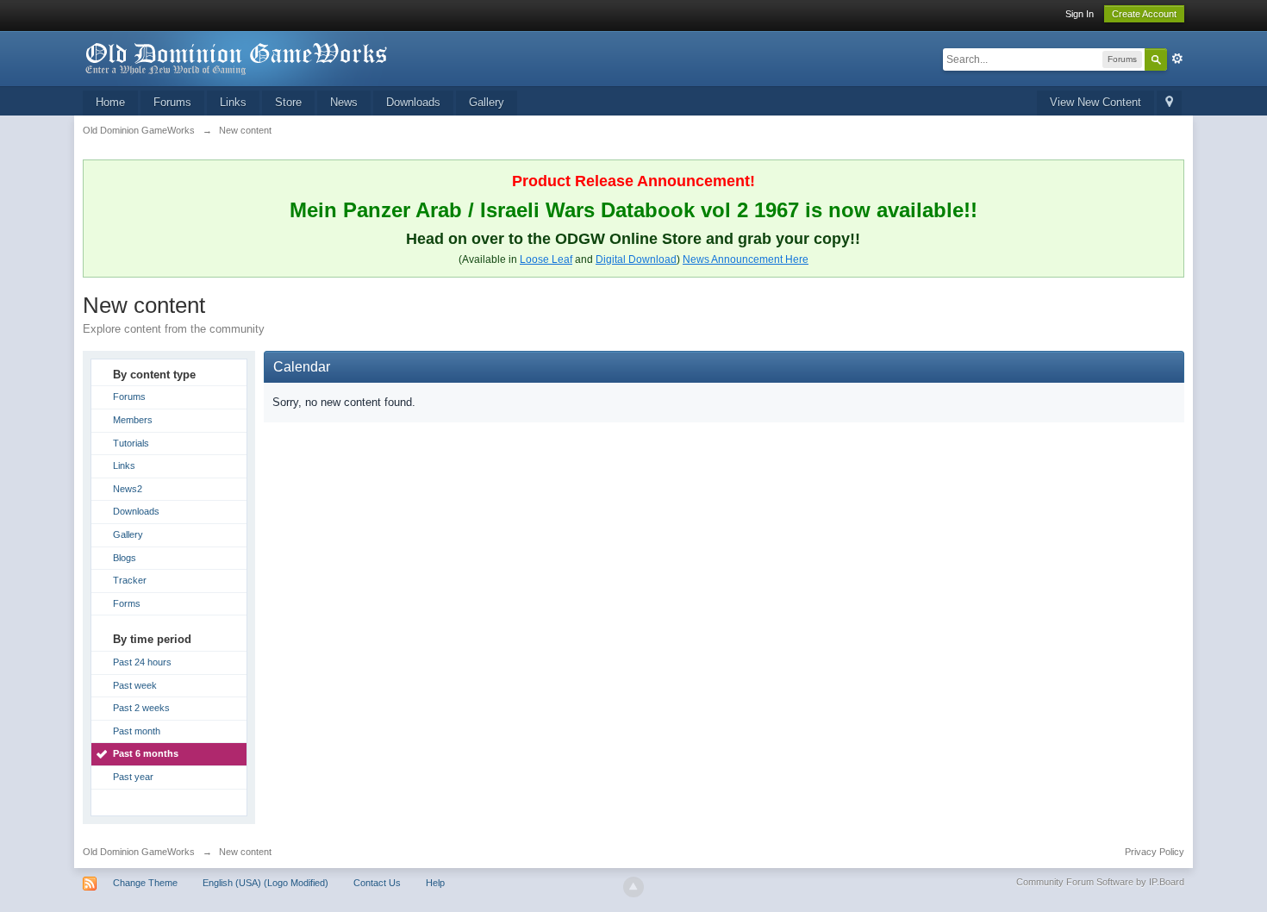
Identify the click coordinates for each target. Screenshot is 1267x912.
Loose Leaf (546, 259)
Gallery (486, 102)
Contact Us (377, 883)
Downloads (413, 102)
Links (233, 102)
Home (110, 102)
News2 (127, 489)
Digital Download (636, 259)
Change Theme (145, 883)
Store (288, 102)
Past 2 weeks (141, 708)
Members (133, 420)
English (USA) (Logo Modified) (265, 883)
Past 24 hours (142, 662)
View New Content (1095, 102)
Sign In (1079, 14)
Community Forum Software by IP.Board (1100, 882)
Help (435, 883)
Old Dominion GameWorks (139, 851)
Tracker (130, 580)
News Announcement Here (745, 259)
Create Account (1144, 14)
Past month (136, 731)
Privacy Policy (1154, 851)
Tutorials (131, 443)
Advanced (1177, 59)
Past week (135, 685)
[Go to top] (633, 887)
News (344, 102)
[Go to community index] (237, 57)
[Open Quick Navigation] (1169, 103)
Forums (172, 102)
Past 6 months (145, 753)
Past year (133, 776)
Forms (126, 603)
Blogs (124, 558)
